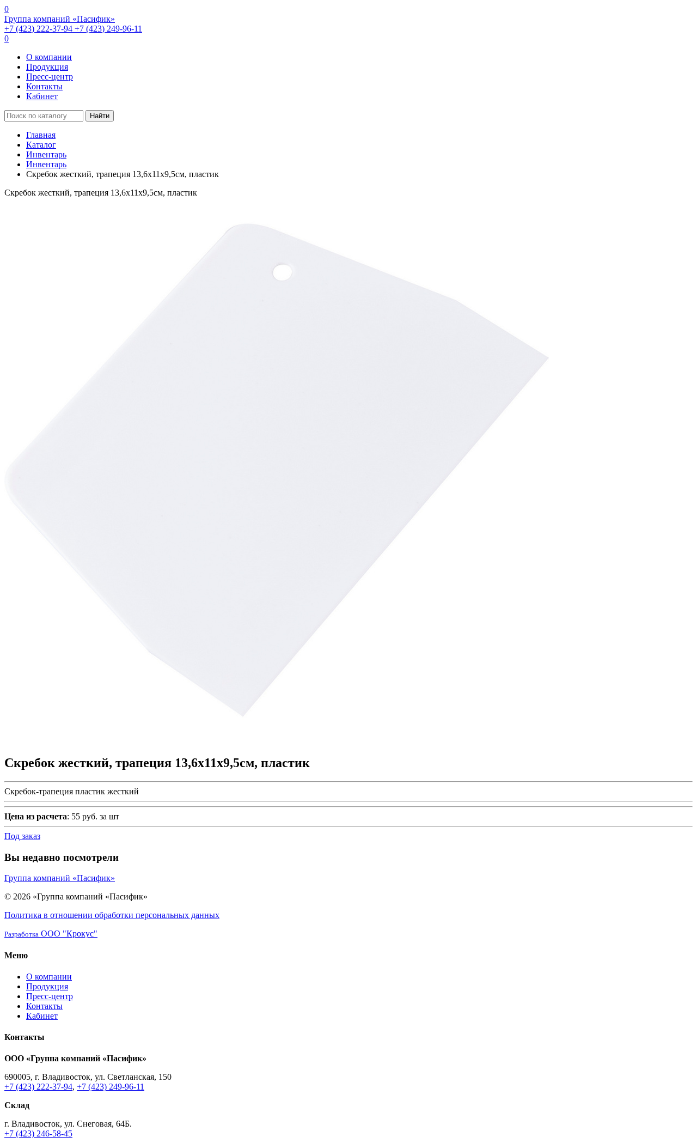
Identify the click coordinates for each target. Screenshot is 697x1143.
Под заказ (22, 836)
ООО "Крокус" (50, 933)
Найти (99, 116)
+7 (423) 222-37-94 (39, 28)
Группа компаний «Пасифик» (59, 18)
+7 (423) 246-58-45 (38, 1133)
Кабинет (42, 96)
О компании (49, 57)
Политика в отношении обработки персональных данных (111, 915)
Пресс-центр (49, 76)
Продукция (47, 66)
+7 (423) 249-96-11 (108, 28)
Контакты (44, 86)
